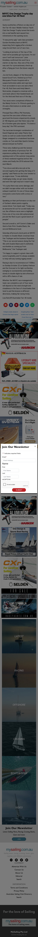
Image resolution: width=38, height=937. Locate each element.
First (3, 467)
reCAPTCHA (6, 479)
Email (4, 457)
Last (3, 473)
